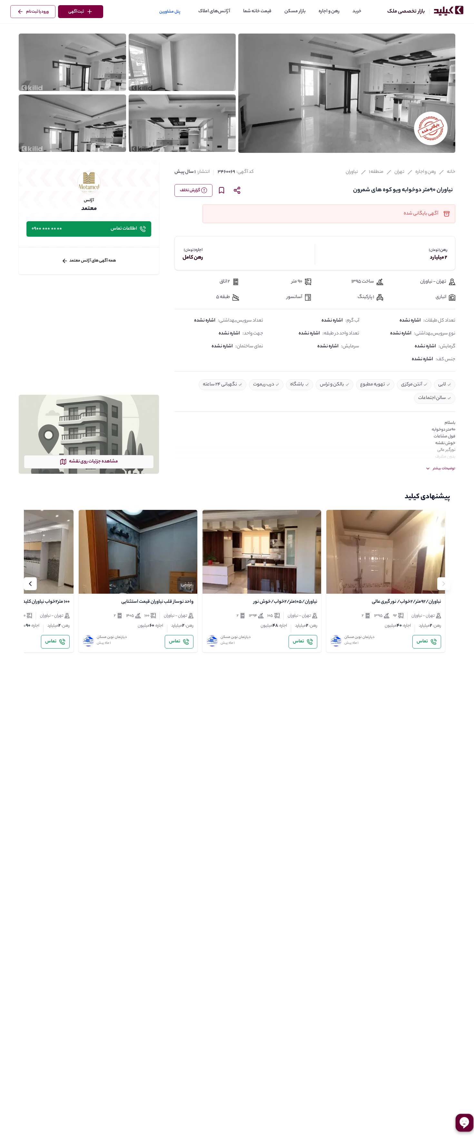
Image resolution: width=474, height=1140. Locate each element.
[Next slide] (30, 583)
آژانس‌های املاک (214, 11)
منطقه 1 (376, 172)
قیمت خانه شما (257, 11)
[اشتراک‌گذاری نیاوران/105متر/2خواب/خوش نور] (227, 583)
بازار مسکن (295, 11)
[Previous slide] (443, 583)
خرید (356, 11)
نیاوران (352, 172)
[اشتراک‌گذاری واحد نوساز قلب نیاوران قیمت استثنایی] (103, 583)
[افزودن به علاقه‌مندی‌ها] (336, 583)
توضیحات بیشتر (444, 468)
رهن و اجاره (329, 11)
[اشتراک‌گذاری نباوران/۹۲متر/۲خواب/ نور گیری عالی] (351, 583)
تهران (399, 172)
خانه (451, 172)
